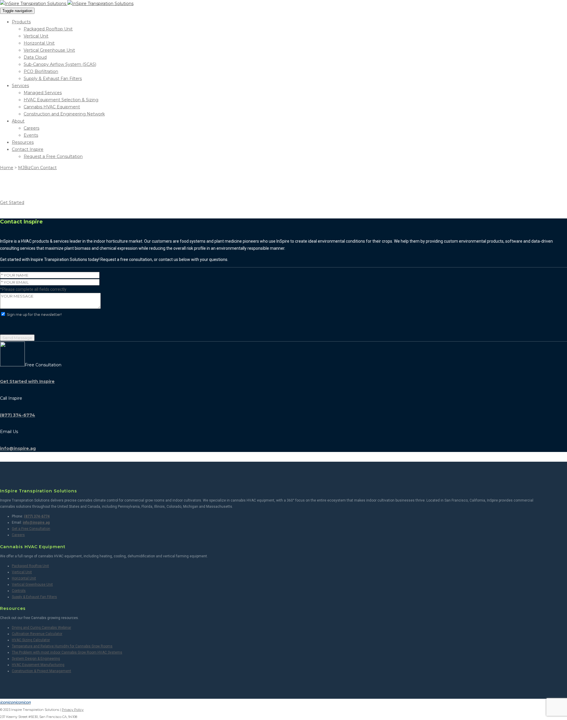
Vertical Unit (36, 36)
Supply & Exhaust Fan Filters (53, 78)
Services (20, 85)
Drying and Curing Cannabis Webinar (41, 628)
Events (31, 135)
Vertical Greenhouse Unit (49, 50)
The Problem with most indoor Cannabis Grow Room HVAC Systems (67, 652)
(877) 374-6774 (17, 415)
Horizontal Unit (39, 43)
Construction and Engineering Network (64, 114)
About (18, 121)
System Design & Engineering (36, 659)
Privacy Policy (73, 710)
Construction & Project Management (41, 671)
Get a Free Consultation (31, 529)
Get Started (12, 202)
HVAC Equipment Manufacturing (38, 665)
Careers (31, 128)
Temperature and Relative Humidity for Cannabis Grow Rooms (62, 646)
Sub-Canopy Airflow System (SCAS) (60, 64)
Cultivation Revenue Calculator (37, 634)
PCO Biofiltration (41, 71)
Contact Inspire (27, 149)
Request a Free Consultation (53, 156)
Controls (19, 591)
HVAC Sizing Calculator (31, 640)
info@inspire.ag (18, 448)
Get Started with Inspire (27, 381)
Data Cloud (35, 57)
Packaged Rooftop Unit (48, 29)
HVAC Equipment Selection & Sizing (61, 99)
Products (21, 22)
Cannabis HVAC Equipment (52, 107)
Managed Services (43, 92)
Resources (23, 142)
